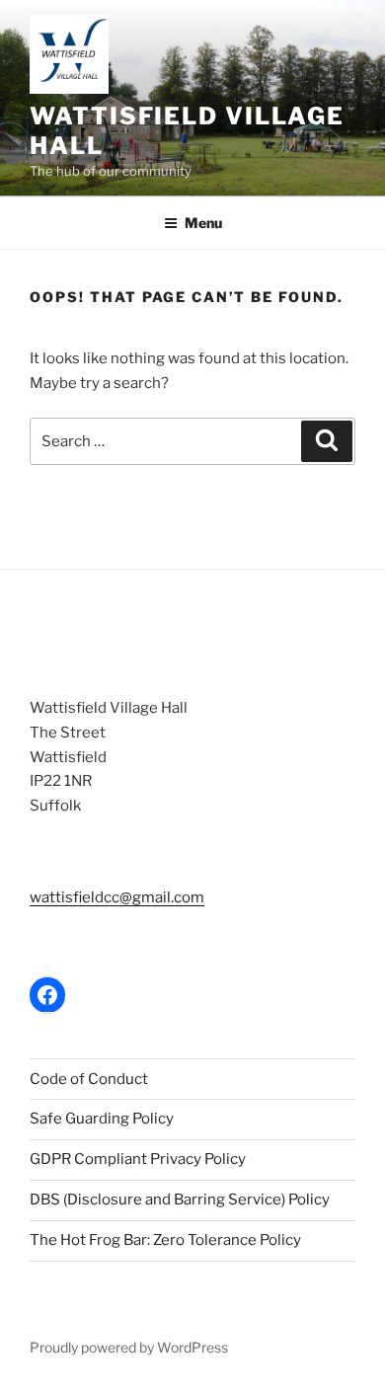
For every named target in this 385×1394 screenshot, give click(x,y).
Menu (203, 222)
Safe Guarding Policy (102, 1118)
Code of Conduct (89, 1079)
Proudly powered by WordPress (129, 1347)
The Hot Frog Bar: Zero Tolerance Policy (165, 1240)
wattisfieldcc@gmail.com (117, 897)
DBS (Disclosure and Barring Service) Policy (180, 1199)
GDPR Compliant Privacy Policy (138, 1159)
